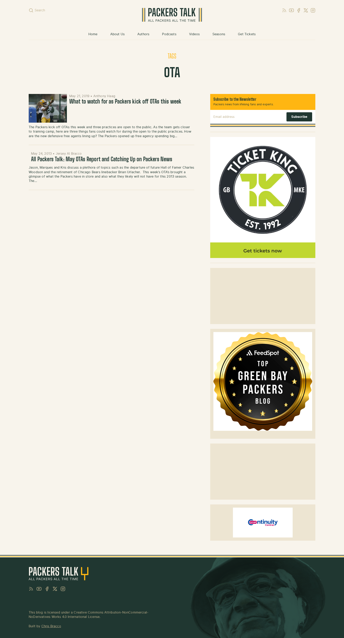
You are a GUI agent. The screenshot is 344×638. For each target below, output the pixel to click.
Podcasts (169, 34)
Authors (143, 34)
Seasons (218, 34)
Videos (194, 34)
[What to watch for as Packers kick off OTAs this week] (48, 108)
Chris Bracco (51, 626)
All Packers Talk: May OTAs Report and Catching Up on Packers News (101, 159)
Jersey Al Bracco (69, 153)
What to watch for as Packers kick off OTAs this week (125, 102)
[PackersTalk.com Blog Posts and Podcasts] (172, 15)
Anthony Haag (104, 96)
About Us (117, 34)
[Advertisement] (263, 296)
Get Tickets (247, 34)
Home (93, 34)
